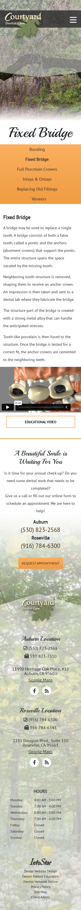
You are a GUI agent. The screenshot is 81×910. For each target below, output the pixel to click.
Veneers (39, 199)
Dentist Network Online (40, 881)
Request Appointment (40, 563)
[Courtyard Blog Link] (46, 694)
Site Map (40, 892)
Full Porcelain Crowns (37, 169)
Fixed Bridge (37, 159)
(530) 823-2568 (40, 530)
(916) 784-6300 (40, 546)
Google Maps (40, 680)
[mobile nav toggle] (73, 20)
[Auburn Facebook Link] (35, 694)
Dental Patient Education (40, 876)
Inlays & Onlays (37, 179)
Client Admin (40, 897)
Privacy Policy (40, 887)
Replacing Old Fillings (37, 189)
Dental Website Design (40, 871)
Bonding (37, 149)
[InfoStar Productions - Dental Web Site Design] (40, 861)
